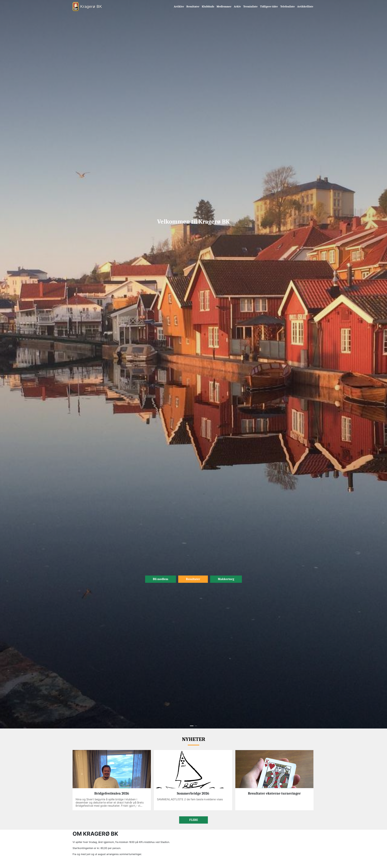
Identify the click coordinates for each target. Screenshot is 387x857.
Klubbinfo (208, 6)
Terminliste (250, 6)
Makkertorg (226, 579)
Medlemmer (224, 6)
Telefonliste (287, 6)
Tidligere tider (269, 6)
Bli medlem (160, 579)
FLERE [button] (193, 820)
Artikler (179, 6)
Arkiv (237, 6)
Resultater (192, 6)
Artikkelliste (305, 6)
